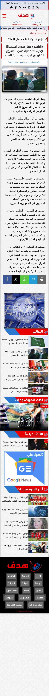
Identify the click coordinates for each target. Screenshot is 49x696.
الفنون (39, 591)
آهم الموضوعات (29, 400)
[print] (41, 279)
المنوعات (9, 598)
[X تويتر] (20, 7)
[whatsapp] (24, 279)
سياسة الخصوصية (14, 605)
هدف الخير (12, 591)
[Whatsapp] (33, 7)
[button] (6, 418)
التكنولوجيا (24, 598)
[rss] (37, 7)
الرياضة (38, 583)
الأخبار (38, 576)
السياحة (11, 583)
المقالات (39, 598)
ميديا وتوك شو (35, 605)
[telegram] (33, 279)
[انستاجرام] (29, 7)
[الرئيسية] (11, 7)
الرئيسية (41, 33)
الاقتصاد (11, 576)
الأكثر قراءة (34, 434)
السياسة (25, 576)
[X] (16, 279)
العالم (32, 33)
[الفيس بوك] (16, 7)
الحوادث (25, 583)
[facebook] (7, 279)
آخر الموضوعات (30, 489)
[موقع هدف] (27, 16)
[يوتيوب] (24, 7)
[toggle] (4, 16)
